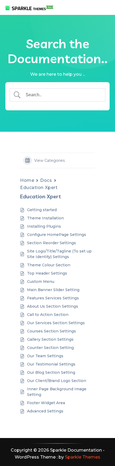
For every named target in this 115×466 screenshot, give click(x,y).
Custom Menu (40, 281)
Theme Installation (45, 218)
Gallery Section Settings (50, 339)
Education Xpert (38, 187)
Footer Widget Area (46, 402)
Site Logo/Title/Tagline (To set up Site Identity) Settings (59, 254)
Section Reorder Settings (51, 242)
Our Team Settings (45, 355)
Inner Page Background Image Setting (56, 392)
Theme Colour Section (48, 265)
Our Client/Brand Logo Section (56, 380)
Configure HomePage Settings (56, 234)
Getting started (42, 209)
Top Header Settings (47, 273)
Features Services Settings (53, 298)
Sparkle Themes (82, 457)
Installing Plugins (44, 226)
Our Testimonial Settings (51, 364)
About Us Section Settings (52, 306)
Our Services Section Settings (56, 322)
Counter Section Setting (50, 347)
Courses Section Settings (51, 331)
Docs (46, 180)
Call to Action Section (47, 314)
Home (27, 180)
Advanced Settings (45, 411)
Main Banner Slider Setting (53, 289)
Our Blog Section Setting (51, 372)
